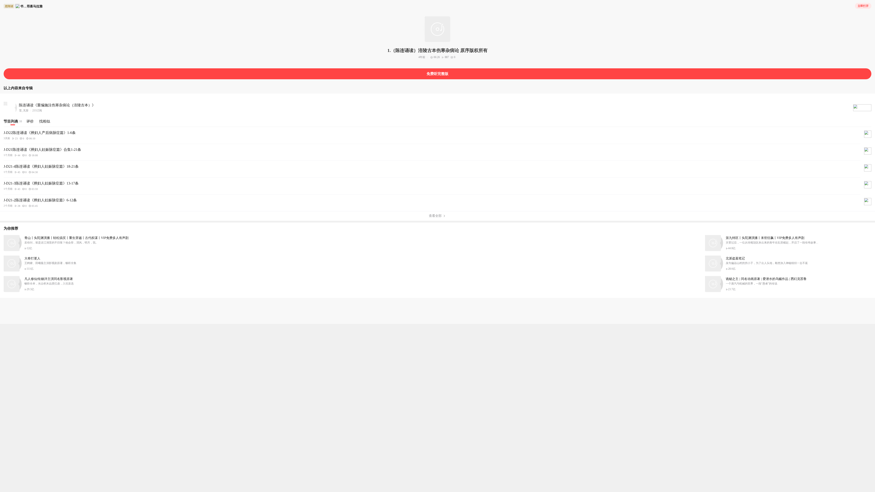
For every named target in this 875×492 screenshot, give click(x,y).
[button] (862, 107)
